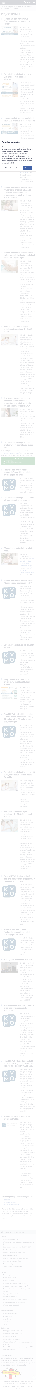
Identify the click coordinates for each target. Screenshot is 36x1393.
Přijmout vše (27, 168)
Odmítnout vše (9, 168)
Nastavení (18, 168)
